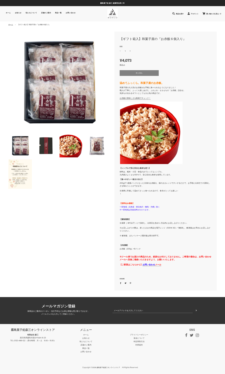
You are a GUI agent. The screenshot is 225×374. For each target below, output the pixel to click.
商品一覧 (58, 13)
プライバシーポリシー (139, 335)
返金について (139, 338)
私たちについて (31, 13)
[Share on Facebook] (121, 283)
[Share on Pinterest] (130, 283)
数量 (121, 46)
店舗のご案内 (46, 13)
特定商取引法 (139, 341)
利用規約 (139, 345)
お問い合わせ (71, 13)
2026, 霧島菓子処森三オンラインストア (106, 367)
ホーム (8, 13)
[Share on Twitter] (125, 283)
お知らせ (18, 13)
